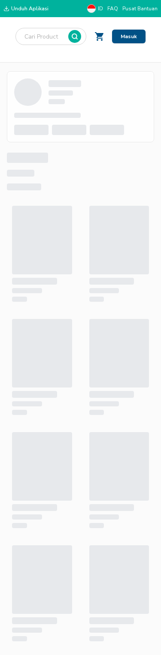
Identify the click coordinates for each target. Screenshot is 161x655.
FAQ (112, 8)
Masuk (129, 36)
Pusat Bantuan (140, 8)
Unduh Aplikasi (30, 8)
